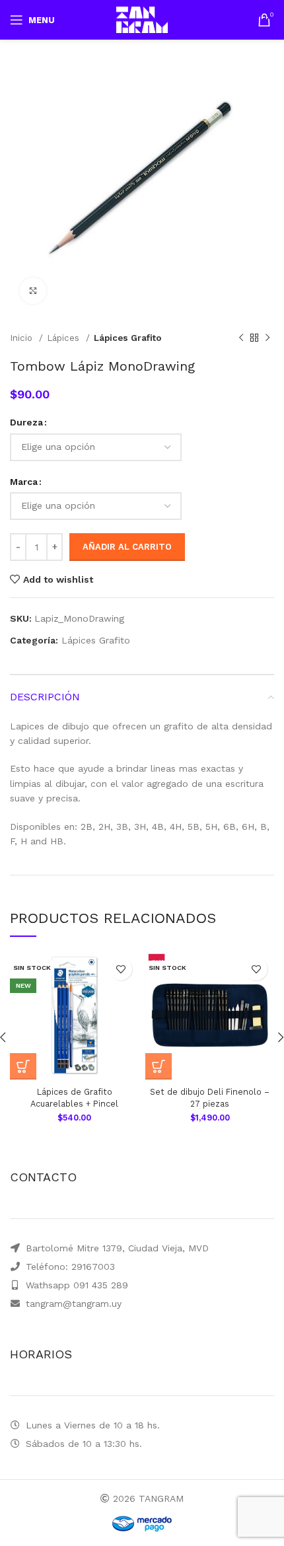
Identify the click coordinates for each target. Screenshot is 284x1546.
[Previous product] (241, 338)
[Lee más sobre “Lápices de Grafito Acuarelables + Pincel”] (23, 1066)
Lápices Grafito (127, 338)
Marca (24, 481)
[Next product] (267, 338)
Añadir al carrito (127, 547)
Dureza (26, 422)
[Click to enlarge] (33, 290)
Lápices (65, 338)
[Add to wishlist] (120, 968)
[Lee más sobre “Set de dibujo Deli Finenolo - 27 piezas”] (158, 1066)
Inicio (23, 338)
